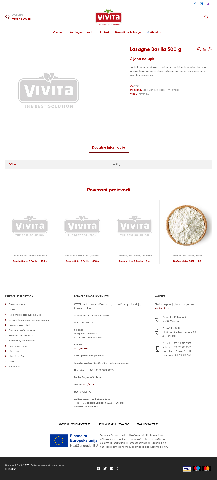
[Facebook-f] (195, 3)
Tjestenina (147, 90)
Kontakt (104, 32)
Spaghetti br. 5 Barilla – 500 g (82, 261)
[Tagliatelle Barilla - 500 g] (199, 49)
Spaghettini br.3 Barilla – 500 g (30, 261)
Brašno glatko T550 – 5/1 (187, 261)
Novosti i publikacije (128, 32)
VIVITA (28, 464)
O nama (58, 32)
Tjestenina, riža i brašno (167, 90)
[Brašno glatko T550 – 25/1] (209, 49)
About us (155, 32)
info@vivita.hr (81, 348)
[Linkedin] (201, 3)
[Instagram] (208, 3)
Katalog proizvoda (81, 32)
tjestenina (144, 94)
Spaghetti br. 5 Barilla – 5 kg (134, 261)
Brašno (199, 255)
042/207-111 (89, 384)
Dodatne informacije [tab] (108, 147)
